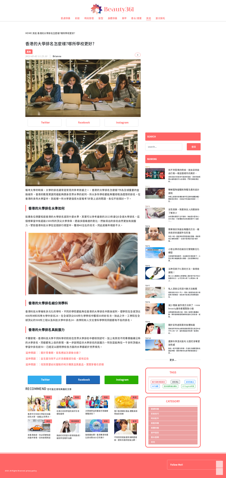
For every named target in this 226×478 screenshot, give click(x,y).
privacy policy (31, 471)
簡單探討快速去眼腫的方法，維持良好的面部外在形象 (183, 231)
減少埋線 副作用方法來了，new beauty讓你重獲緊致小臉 (184, 306)
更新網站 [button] (175, 382)
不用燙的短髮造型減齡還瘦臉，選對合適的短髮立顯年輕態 (125, 440)
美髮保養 (155, 423)
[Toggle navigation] (220, 9)
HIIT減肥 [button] (155, 386)
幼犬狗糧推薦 (5, 25)
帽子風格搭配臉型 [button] (158, 382)
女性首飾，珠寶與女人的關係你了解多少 (183, 211)
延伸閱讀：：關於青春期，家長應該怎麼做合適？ (53, 352)
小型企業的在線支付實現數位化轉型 (183, 250)
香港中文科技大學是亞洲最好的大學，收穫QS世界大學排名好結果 (39, 417)
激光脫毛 (160, 18)
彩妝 (77, 18)
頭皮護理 (75, 421)
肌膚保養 (65, 18)
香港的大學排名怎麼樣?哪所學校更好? (56, 33)
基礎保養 (155, 408)
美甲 (124, 18)
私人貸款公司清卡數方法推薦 (182, 288)
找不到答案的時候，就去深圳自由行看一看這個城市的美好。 (183, 171)
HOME (28, 33)
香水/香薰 (136, 18)
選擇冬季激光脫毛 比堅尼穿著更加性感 (184, 343)
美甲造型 (155, 432)
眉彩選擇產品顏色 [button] (170, 386)
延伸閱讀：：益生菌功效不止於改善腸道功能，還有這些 (57, 358)
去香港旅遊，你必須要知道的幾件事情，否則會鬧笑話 (39, 436)
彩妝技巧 (155, 413)
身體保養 (112, 18)
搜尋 (194, 146)
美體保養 (155, 427)
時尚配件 (155, 418)
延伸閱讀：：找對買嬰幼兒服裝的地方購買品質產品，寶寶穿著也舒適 (65, 364)
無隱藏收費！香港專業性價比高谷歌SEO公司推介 (96, 436)
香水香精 (155, 437)
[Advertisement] (173, 62)
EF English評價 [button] (188, 386)
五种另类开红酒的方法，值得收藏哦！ (183, 270)
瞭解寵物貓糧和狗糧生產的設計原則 (183, 191)
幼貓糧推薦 (4, 22)
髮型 (100, 18)
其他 (148, 18)
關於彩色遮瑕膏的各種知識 (181, 324)
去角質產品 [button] (190, 382)
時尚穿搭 (89, 18)
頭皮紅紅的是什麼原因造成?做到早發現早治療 (68, 437)
